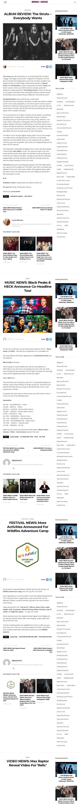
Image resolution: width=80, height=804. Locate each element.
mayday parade (68, 169)
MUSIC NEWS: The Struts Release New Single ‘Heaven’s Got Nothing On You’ (26, 256)
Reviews (28, 10)
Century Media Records (64, 128)
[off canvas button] (5, 2)
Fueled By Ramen (62, 150)
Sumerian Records (62, 222)
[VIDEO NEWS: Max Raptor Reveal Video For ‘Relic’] (27, 789)
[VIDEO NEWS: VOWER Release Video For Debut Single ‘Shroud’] (11, 486)
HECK (36, 437)
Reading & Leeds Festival (64, 188)
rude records (61, 203)
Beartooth (60, 109)
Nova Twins (60, 177)
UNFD (66, 225)
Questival (14, 637)
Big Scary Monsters (63, 113)
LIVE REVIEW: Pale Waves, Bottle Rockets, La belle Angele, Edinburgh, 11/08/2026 (66, 539)
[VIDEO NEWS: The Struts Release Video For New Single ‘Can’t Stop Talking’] (11, 244)
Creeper (59, 132)
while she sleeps (62, 233)
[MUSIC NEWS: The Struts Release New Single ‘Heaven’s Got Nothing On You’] (28, 244)
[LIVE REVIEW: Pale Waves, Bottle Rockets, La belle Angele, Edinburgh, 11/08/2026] (66, 22)
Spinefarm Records (63, 218)
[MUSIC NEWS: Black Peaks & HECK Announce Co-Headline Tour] (27, 314)
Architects (60, 102)
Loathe (59, 169)
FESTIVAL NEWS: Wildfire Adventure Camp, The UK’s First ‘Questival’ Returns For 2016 (10, 697)
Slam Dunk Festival (62, 210)
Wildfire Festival (45, 637)
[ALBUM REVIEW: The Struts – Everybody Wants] (27, 42)
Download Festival (62, 135)
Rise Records (61, 195)
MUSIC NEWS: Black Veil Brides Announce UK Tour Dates (27, 497)
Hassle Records (62, 154)
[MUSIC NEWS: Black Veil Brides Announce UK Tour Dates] (28, 486)
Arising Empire (70, 102)
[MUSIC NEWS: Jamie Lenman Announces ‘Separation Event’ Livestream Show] (44, 486)
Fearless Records (62, 147)
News (28, 278)
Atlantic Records (69, 105)
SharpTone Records (63, 207)
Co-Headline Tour (26, 437)
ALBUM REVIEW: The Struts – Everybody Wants (42, 449)
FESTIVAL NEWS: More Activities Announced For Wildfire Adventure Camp (13, 450)
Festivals (25, 519)
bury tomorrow (61, 124)
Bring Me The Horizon (64, 120)
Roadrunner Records (63, 199)
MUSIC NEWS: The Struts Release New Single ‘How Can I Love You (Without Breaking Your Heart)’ (44, 257)
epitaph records (62, 143)
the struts (28, 196)
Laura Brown (11, 66)
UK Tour (59, 225)
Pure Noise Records (63, 184)
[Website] (13, 468)
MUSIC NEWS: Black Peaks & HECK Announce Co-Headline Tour (12, 209)
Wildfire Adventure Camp (28, 637)
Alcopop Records (62, 98)
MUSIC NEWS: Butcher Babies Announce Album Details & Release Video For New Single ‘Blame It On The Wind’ (66, 55)
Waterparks (60, 229)
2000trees (60, 94)
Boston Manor (61, 117)
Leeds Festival (68, 165)
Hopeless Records (62, 162)
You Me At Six (61, 237)
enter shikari (61, 139)
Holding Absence (62, 158)
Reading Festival (62, 192)
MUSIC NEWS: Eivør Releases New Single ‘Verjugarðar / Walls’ (66, 79)
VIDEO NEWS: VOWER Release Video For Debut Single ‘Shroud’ (10, 497)
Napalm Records (62, 173)
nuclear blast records (63, 180)
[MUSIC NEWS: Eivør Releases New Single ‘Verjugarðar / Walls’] (66, 71)
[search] (75, 2)
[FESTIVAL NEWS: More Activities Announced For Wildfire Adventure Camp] (27, 554)
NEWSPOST (10, 339)
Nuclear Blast (71, 177)
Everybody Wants (16, 196)
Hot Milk (59, 165)
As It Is (59, 105)
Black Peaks (14, 437)
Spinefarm (60, 214)
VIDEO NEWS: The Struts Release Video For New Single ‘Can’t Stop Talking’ (10, 256)
